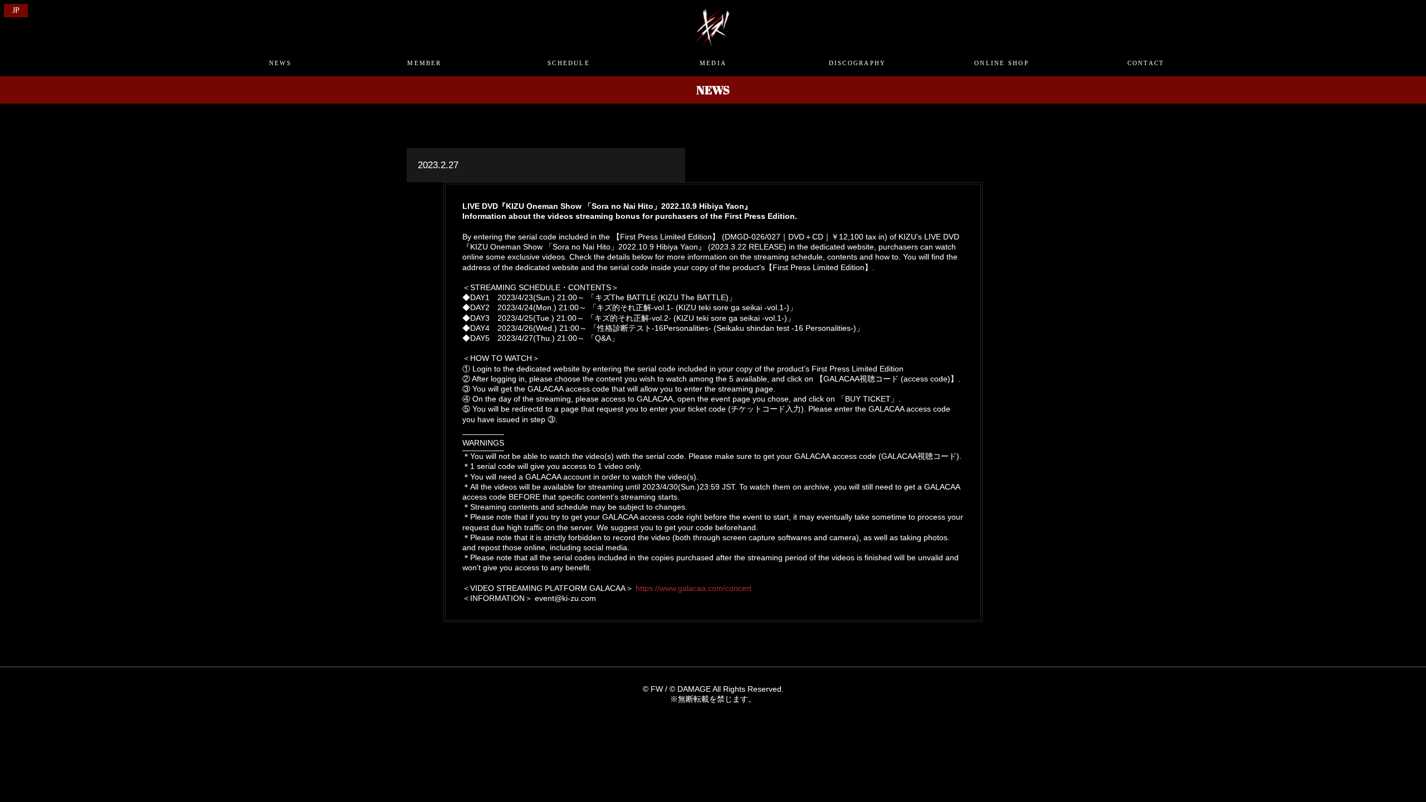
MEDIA (713, 63)
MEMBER (424, 63)
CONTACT (1146, 63)
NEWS (280, 63)
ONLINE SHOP (1001, 63)
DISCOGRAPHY (857, 63)
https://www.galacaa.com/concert (693, 588)
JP (15, 10)
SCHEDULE (569, 63)
